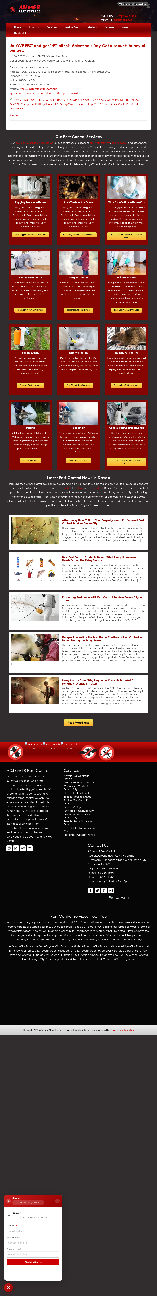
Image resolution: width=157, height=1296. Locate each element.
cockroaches (119, 142)
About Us (34, 27)
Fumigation (78, 427)
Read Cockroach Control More (126, 310)
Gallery (92, 27)
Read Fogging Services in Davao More (30, 235)
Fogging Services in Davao (30, 202)
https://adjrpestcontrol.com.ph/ (38, 88)
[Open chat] (8, 1287)
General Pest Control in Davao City (77, 816)
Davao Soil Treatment (76, 793)
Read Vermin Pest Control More (30, 310)
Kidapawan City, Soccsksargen (78, 950)
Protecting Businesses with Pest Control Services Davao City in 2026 (102, 599)
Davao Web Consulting (122, 1030)
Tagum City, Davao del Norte (63, 946)
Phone (14, 1249)
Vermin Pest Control (30, 277)
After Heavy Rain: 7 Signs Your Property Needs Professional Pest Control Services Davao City (103, 522)
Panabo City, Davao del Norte (102, 946)
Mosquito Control (78, 277)
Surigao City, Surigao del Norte (81, 954)
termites (45, 488)
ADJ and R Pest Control (75, 922)
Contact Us (20, 32)
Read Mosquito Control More (78, 310)
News (125, 27)
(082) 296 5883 (109, 868)
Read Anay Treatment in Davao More (78, 235)
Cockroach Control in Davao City (76, 788)
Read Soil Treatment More (30, 385)
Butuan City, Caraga (47, 954)
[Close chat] (57, 1201)
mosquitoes (96, 488)
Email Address (14, 1237)
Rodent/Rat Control (126, 352)
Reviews (109, 27)
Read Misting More (30, 460)
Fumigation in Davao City (79, 810)
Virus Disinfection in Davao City (126, 202)
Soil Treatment (30, 352)
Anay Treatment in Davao (78, 202)
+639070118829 (105, 877)
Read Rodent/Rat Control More (126, 385)
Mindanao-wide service (132, 4)
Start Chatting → (33, 1262)
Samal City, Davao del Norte (117, 950)
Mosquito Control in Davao (79, 782)
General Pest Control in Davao (126, 427)
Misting (30, 427)
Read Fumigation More (78, 460)
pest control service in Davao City (34, 142)
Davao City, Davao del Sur (27, 946)
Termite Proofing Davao (77, 796)
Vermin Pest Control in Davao (76, 777)
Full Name (12, 1225)
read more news (78, 722)
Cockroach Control (126, 277)
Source (14, 115)
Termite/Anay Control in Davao (78, 823)
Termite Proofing (78, 352)
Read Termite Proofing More (78, 385)
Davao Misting (72, 807)
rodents (79, 488)
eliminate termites (100, 142)
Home (17, 27)
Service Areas (72, 27)
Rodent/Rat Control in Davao (76, 802)
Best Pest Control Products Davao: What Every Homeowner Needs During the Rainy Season (100, 559)
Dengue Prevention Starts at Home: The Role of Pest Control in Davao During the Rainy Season (102, 639)
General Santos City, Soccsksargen (36, 950)
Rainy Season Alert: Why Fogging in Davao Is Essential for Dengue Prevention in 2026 (99, 682)
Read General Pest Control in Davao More (126, 462)
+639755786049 (105, 872)
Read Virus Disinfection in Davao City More (126, 236)
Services (52, 27)
